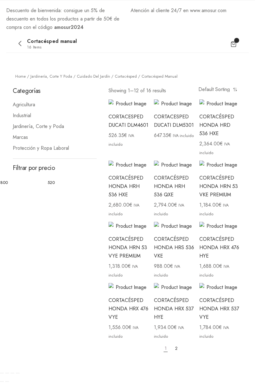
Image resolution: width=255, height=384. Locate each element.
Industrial (22, 115)
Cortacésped (126, 76)
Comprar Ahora (101, 27)
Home (20, 76)
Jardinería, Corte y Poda (51, 76)
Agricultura (24, 104)
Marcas (20, 137)
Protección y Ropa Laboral (41, 148)
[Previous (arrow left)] (2, 381)
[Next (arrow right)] (7, 381)
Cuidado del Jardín (93, 76)
